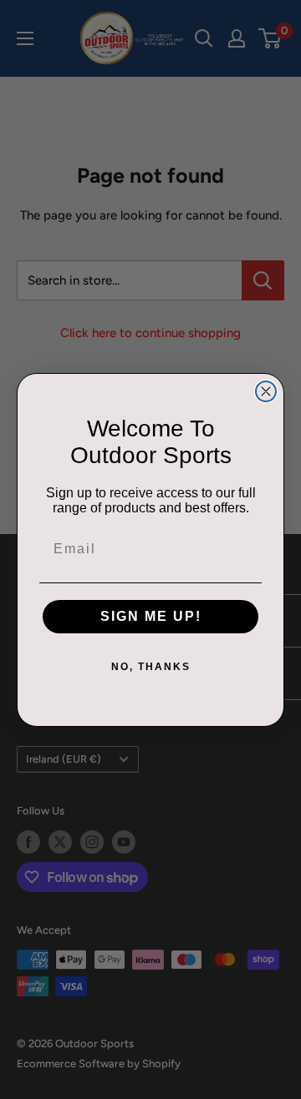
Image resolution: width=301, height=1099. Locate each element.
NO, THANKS (151, 667)
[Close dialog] (266, 391)
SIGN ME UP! (151, 616)
